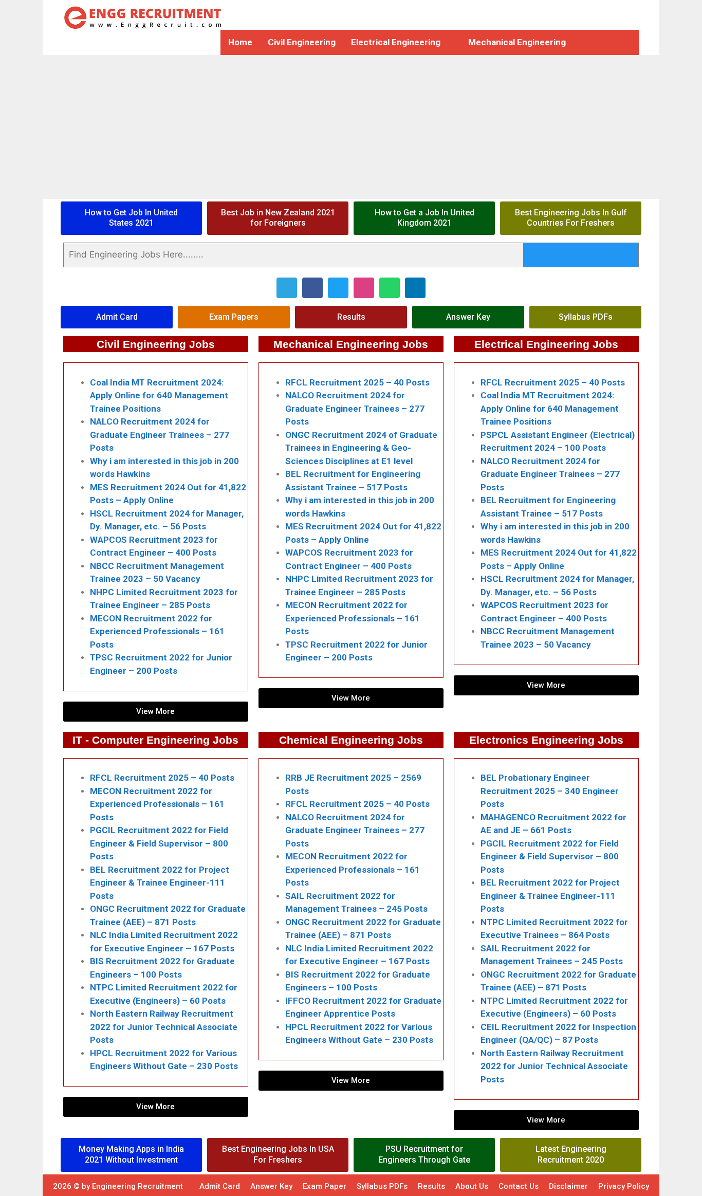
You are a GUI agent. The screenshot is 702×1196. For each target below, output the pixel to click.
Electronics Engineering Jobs (546, 740)
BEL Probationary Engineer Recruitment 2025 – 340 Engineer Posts (550, 790)
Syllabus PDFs (382, 1186)
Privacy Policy (623, 1186)
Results (431, 1186)
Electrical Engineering (395, 42)
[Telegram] (286, 288)
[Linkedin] (415, 288)
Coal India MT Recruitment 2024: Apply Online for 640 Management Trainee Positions (159, 395)
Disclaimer (568, 1186)
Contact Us (518, 1186)
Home (240, 42)
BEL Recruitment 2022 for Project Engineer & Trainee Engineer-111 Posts (159, 882)
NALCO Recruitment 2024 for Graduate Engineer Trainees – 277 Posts (159, 434)
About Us (471, 1186)
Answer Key (271, 1186)
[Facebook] (312, 288)
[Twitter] (338, 288)
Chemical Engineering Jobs (351, 740)
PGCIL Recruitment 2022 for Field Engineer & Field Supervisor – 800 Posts (159, 843)
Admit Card (219, 1186)
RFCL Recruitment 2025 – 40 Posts (357, 382)
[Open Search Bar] (598, 42)
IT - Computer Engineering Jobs (155, 740)
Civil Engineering (302, 42)
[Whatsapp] (389, 288)
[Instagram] (364, 288)
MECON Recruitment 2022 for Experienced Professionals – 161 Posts (157, 631)
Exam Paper (324, 1186)
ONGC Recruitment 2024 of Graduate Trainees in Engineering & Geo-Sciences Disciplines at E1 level (361, 448)
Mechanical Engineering (517, 42)
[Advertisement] (308, 127)
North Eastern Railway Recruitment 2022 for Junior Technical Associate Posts (163, 1026)
